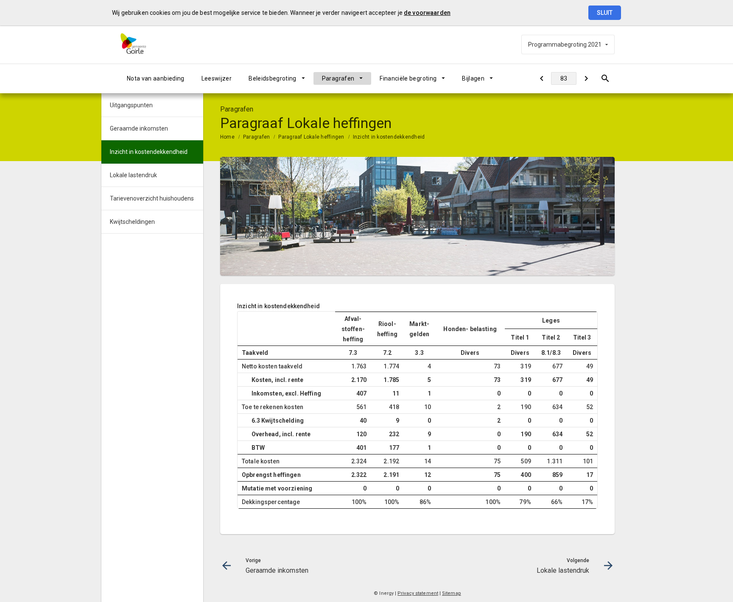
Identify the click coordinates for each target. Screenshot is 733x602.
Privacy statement (417, 593)
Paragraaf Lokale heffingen (311, 137)
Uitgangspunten (131, 105)
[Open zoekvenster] (605, 78)
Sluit (605, 12)
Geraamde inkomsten (139, 128)
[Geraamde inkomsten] (541, 78)
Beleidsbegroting (273, 78)
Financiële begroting (408, 78)
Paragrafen (338, 78)
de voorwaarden (427, 12)
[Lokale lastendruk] (586, 78)
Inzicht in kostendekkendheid (389, 137)
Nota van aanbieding (156, 78)
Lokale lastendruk (133, 175)
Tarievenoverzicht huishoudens (152, 198)
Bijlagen (473, 78)
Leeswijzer (216, 78)
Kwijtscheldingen (132, 221)
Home (227, 137)
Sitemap (451, 593)
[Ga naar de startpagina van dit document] (139, 44)
